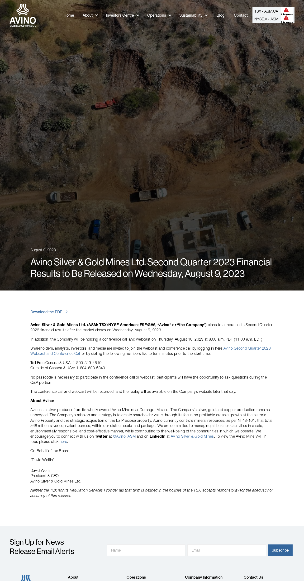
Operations (156, 15)
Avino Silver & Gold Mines (192, 436)
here (63, 441)
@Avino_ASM (124, 436)
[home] (23, 15)
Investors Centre (120, 15)
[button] (90, 15)
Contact (241, 15)
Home (69, 15)
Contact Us (253, 577)
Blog (220, 15)
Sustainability (190, 15)
